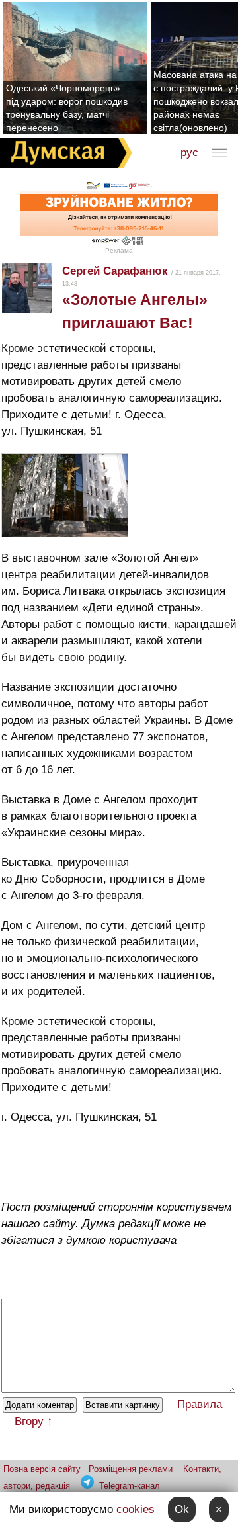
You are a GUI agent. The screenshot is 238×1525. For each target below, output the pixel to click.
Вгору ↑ (34, 1421)
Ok (182, 1509)
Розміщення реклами (131, 1469)
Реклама (119, 250)
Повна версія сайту (42, 1469)
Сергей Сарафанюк (115, 271)
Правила (199, 1404)
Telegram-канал (129, 1486)
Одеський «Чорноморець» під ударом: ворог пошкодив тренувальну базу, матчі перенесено (67, 108)
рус (189, 152)
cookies (135, 1509)
